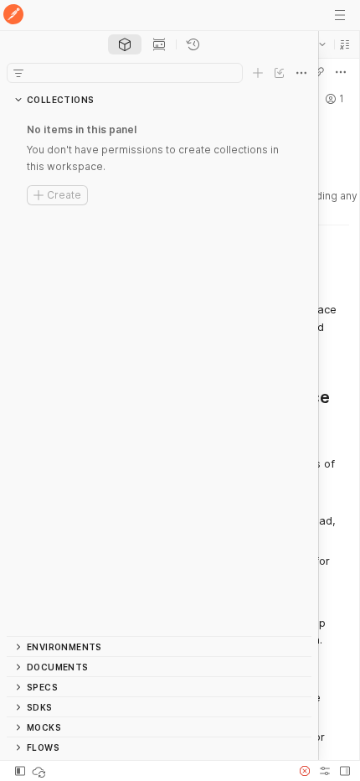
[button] (345, 44)
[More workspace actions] (340, 72)
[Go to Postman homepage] (13, 15)
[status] (40, 771)
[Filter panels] (18, 73)
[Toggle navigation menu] (340, 15)
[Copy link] (319, 72)
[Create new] (258, 73)
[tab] (124, 44)
